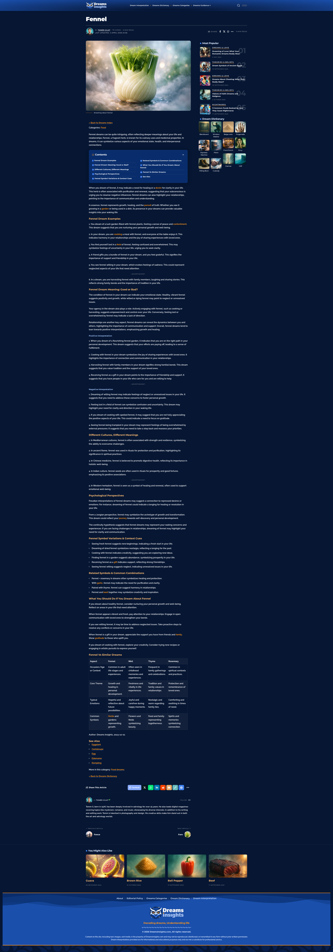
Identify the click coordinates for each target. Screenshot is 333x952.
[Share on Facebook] (220, 31)
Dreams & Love (220, 48)
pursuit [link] (147, 205)
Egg (94, 753)
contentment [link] (180, 224)
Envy (240, 150)
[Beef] (228, 866)
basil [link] (105, 592)
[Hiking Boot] (204, 163)
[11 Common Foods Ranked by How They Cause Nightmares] (205, 109)
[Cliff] (240, 158)
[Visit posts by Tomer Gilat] (90, 31)
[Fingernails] (240, 126)
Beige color (228, 134)
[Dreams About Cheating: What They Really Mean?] (205, 80)
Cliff (240, 166)
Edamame (97, 758)
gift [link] (115, 562)
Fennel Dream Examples (105, 160)
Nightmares (219, 105)
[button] (238, 5)
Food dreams (117, 769)
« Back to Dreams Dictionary (103, 776)
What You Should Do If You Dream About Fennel (160, 166)
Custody (216, 171)
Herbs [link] (111, 716)
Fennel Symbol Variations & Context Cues (113, 178)
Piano (216, 153)
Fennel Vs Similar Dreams (154, 172)
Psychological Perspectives (107, 174)
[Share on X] (224, 31)
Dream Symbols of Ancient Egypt (227, 66)
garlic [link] (100, 583)
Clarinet (228, 166)
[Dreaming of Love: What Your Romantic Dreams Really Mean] (205, 52)
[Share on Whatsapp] (228, 31)
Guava (90, 880)
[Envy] (240, 142)
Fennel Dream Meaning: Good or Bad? (112, 165)
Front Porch (228, 150)
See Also (146, 177)
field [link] (119, 244)
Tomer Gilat (104, 30)
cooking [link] (118, 234)
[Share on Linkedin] (157, 787)
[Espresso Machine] (204, 145)
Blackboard (204, 134)
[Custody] (216, 163)
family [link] (179, 634)
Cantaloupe (97, 749)
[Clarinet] (228, 158)
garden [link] (105, 208)
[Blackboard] (204, 126)
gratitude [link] (99, 638)
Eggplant (96, 744)
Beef (212, 880)
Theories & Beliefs (223, 62)
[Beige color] (228, 126)
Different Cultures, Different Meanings (112, 169)
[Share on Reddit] (163, 787)
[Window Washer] (216, 126)
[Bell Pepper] (187, 866)
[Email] (169, 787)
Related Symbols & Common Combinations (162, 161)
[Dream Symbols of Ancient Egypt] (205, 67)
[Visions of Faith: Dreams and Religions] (205, 95)
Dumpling (96, 763)
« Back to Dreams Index (101, 123)
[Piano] (216, 145)
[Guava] (105, 866)
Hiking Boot (204, 171)
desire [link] (158, 188)
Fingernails (240, 134)
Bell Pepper (175, 880)
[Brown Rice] (146, 866)
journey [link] (123, 518)
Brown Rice (134, 880)
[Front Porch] (228, 142)
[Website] (189, 800)
